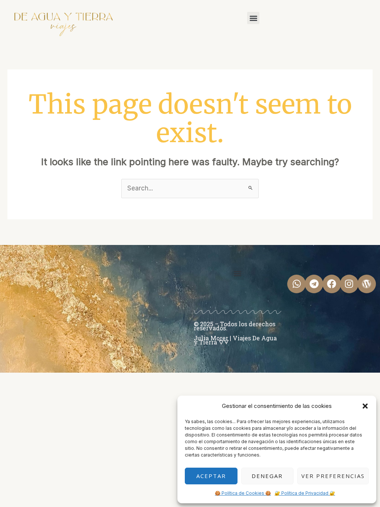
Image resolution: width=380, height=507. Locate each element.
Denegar (267, 476)
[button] (365, 406)
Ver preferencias (333, 476)
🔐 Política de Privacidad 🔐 (305, 493)
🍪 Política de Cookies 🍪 (243, 493)
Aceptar (211, 476)
